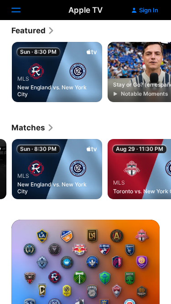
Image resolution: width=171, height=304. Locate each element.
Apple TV (85, 10)
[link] (33, 31)
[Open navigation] (21, 10)
